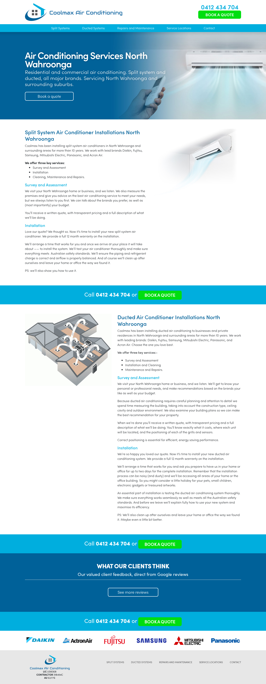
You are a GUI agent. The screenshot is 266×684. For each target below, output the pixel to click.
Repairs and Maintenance (135, 28)
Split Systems (60, 28)
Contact (209, 28)
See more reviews (133, 592)
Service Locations (179, 28)
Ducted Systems (93, 28)
